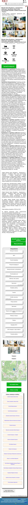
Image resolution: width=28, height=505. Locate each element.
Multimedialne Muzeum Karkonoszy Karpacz (12, 420)
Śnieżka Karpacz (13, 425)
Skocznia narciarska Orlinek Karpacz (12, 430)
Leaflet (18, 380)
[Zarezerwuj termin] (26, 6)
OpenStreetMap (23, 380)
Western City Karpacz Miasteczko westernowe (12, 453)
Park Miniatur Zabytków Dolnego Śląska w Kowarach (12, 464)
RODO (26, 502)
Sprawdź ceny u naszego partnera (18, 239)
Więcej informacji (18, 243)
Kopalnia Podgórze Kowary (13, 472)
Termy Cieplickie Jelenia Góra (12, 401)
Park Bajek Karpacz (12, 444)
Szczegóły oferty (14, 384)
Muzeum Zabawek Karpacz (13, 439)
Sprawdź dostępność (8, 66)
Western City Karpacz (13, 449)
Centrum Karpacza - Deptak (13, 434)
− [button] (3, 364)
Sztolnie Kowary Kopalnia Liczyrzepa (13, 477)
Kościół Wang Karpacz (12, 406)
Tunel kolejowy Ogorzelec (12, 482)
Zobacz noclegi (14, 389)
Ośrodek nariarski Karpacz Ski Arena (12, 415)
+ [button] (3, 362)
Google (19, 499)
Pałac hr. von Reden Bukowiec (12, 458)
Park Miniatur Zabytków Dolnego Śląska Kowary (13, 468)
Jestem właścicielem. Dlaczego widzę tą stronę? (9, 491)
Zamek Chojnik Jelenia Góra (12, 396)
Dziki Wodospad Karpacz (12, 411)
